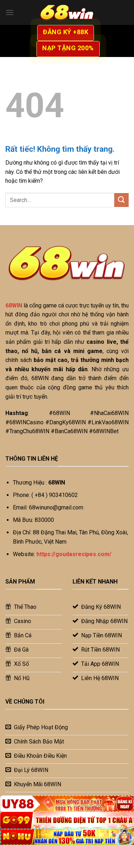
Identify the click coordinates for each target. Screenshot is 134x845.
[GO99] (67, 820)
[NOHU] (67, 837)
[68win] (67, 12)
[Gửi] (121, 200)
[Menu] (9, 12)
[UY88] (67, 803)
